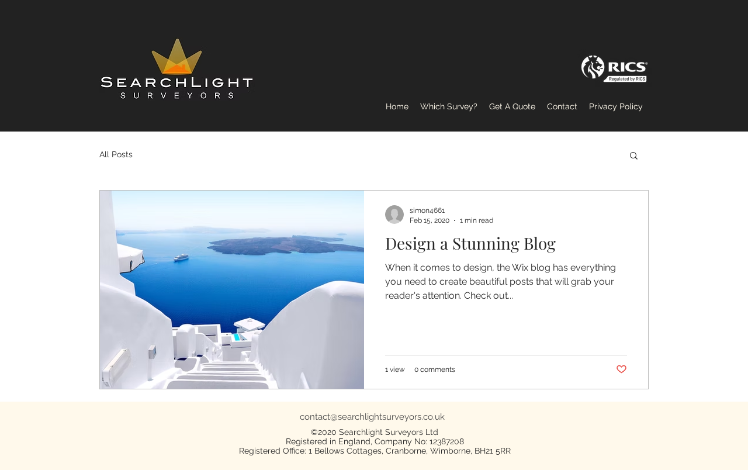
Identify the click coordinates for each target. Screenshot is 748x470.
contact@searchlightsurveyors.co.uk (372, 417)
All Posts (116, 154)
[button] (633, 156)
